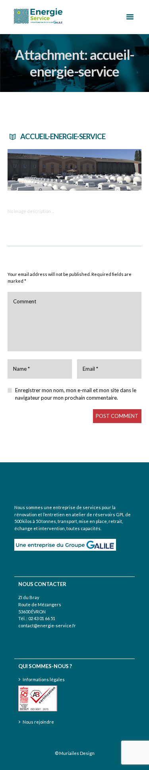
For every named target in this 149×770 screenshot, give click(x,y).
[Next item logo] (108, 169)
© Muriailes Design (75, 753)
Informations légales (44, 679)
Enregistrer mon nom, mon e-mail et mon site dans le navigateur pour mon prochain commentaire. (75, 394)
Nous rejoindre (38, 721)
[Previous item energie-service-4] (41, 169)
